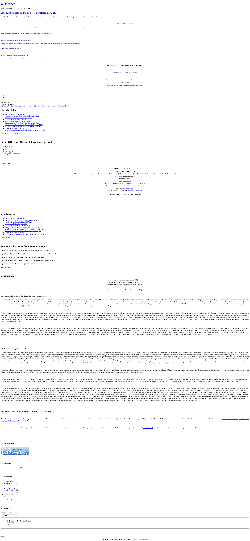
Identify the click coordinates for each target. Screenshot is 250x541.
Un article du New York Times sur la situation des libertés (22, 123)
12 (9, 490)
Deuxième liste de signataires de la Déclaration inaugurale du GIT (25, 130)
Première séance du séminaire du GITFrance (18, 118)
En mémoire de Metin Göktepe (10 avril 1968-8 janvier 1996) (24, 125)
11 (7, 490)
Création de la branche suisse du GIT (16, 128)
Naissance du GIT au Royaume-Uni (16, 119)
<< (2, 499)
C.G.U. (135, 539)
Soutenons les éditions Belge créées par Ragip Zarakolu (28, 13)
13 (12, 490)
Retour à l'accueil (35, 106)
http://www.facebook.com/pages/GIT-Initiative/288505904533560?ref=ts (125, 183)
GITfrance (8, 4)
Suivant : (54, 106)
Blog (6, 146)
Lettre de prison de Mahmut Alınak (15, 114)
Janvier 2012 (9, 481)
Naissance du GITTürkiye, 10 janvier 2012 (18, 121)
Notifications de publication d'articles (19, 521)
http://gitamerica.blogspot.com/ (133, 190)
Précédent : (15, 106)
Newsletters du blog (14, 523)
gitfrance (3, 536)
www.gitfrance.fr (130, 188)
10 (4, 490)
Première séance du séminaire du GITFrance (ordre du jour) (23, 126)
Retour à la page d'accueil (13, 153)
